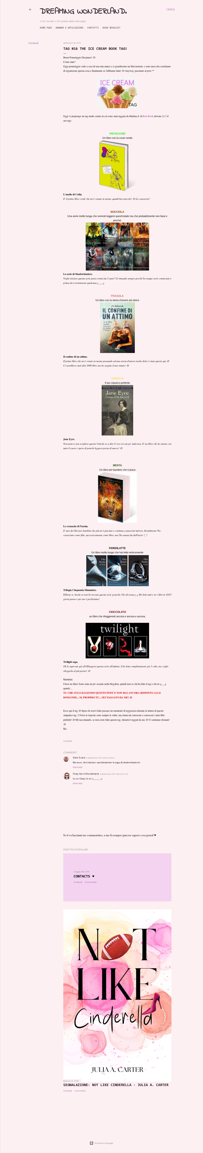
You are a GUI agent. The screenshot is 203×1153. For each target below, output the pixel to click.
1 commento (80, 1091)
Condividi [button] (33, 43)
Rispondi (77, 767)
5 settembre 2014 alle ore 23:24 (101, 758)
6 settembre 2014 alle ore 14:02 (114, 774)
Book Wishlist (112, 27)
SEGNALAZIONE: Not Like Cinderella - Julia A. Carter (115, 1085)
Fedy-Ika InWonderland (86, 773)
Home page (46, 27)
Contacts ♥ (84, 876)
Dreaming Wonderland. (83, 11)
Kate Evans (79, 757)
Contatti (93, 27)
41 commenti (91, 882)
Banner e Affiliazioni (69, 27)
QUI (164, 116)
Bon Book (148, 116)
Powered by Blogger (104, 1143)
